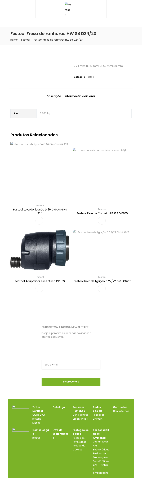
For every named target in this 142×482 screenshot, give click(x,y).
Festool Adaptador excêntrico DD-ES (40, 281)
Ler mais (39, 221)
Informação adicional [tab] (80, 96)
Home (14, 39)
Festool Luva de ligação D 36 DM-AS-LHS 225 (40, 211)
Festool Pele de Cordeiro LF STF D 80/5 (102, 213)
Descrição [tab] (54, 96)
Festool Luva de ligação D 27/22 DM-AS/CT (102, 281)
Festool (25, 39)
